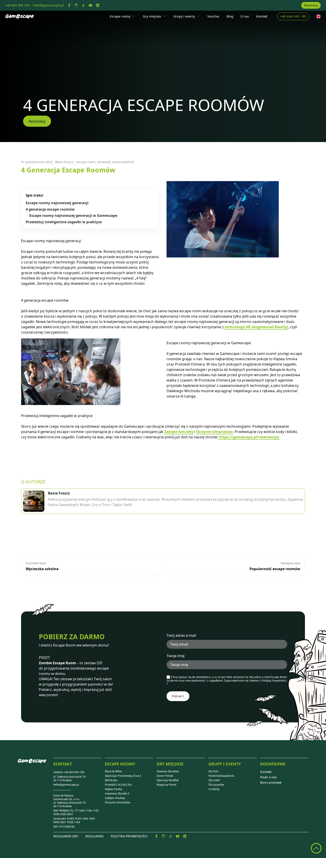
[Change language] (318, 16)
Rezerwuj (311, 5)
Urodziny (214, 789)
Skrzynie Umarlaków (214, 431)
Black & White (113, 771)
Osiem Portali (165, 776)
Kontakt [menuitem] (261, 16)
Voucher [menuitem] (213, 16)
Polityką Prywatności (274, 680)
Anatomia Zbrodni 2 (117, 793)
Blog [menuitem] (230, 16)
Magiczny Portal (166, 785)
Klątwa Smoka (113, 789)
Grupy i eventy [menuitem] (184, 16)
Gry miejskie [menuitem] (152, 16)
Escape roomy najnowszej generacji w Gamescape (73, 215)
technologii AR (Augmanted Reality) (256, 326)
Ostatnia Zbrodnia (168, 771)
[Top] (316, 848)
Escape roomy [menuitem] (120, 16)
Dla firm (213, 771)
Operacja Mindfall (168, 780)
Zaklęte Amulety (178, 431)
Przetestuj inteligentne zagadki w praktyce (64, 222)
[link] (69, 5)
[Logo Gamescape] (19, 16)
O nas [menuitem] (244, 16)
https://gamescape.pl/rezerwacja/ (248, 437)
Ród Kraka (111, 780)
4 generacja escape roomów (50, 209)
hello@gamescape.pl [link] (48, 5)
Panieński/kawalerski (221, 776)
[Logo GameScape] (35, 764)
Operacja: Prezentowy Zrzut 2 (123, 776)
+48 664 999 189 (293, 16)
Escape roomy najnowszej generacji (57, 203)
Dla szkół (214, 780)
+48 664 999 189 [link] (17, 5)
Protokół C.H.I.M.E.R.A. (118, 785)
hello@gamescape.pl (66, 785)
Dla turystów (216, 785)
